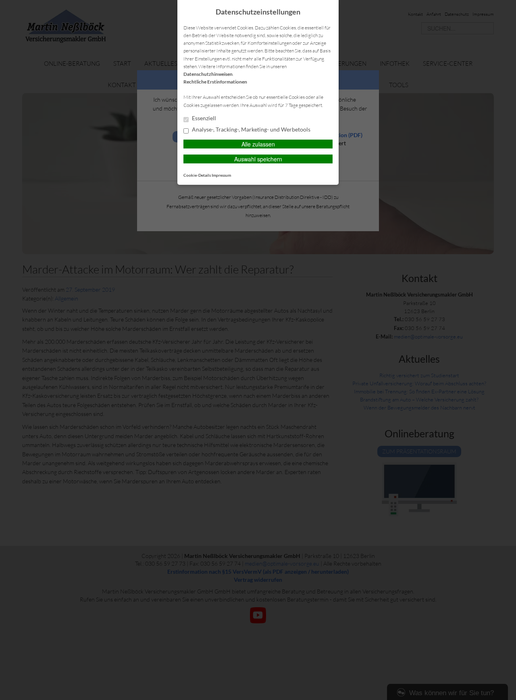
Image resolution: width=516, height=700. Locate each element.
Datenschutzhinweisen (208, 74)
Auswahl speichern (258, 159)
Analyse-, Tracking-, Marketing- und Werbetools (250, 129)
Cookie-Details (197, 175)
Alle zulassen (258, 144)
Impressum (221, 175)
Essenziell (203, 118)
